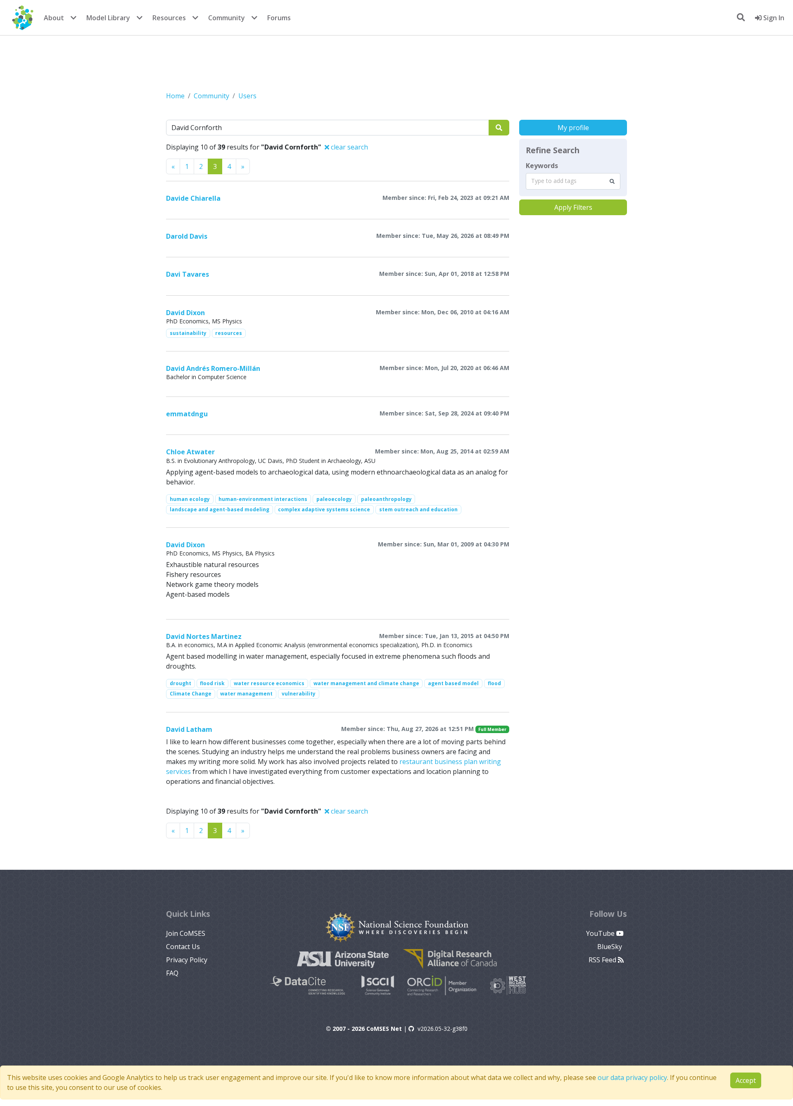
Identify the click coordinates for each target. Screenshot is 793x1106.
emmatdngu (187, 413)
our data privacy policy (632, 1077)
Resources (169, 17)
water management (246, 693)
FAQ (172, 973)
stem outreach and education (418, 509)
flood (494, 683)
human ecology (190, 499)
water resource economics (269, 683)
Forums (279, 17)
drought (180, 683)
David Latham (189, 729)
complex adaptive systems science (324, 509)
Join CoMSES (185, 933)
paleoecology (334, 499)
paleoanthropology (386, 499)
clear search (348, 147)
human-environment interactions (262, 499)
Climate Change (190, 693)
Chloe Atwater (190, 451)
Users (247, 95)
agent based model (453, 683)
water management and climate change (366, 683)
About (54, 17)
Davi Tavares (187, 274)
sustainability (188, 333)
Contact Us (183, 946)
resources (228, 333)
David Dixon (185, 312)
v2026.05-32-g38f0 (443, 1028)
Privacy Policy (186, 959)
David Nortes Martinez (204, 636)
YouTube (601, 933)
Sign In (773, 17)
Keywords (542, 165)
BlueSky (610, 946)
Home (175, 95)
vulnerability (299, 693)
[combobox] (573, 181)
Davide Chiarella (193, 198)
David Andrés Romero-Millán (213, 368)
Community (226, 17)
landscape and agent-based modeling (219, 509)
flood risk (212, 683)
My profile (573, 127)
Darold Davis (186, 236)
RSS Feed (603, 959)
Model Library (108, 17)
